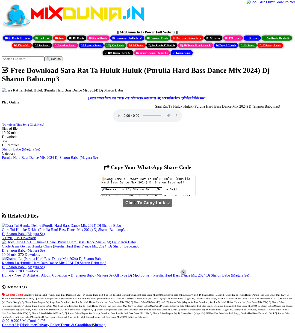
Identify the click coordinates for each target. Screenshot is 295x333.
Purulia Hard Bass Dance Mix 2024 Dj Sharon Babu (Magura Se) (50, 157)
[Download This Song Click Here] (23, 124)
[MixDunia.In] (75, 28)
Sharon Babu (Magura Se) (21, 149)
